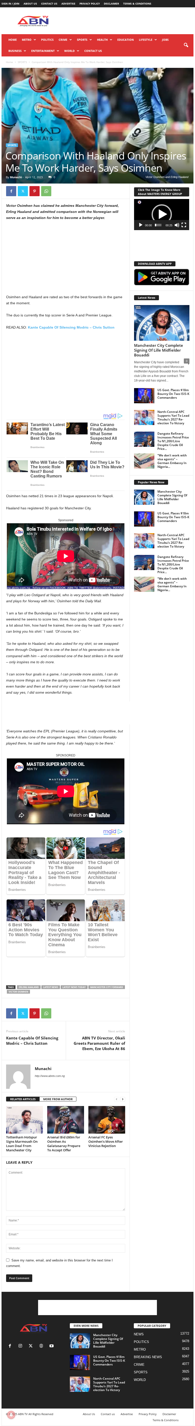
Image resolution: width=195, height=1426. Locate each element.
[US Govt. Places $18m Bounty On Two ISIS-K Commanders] (144, 395)
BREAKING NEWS (148, 1357)
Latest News (50, 987)
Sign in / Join (10, 3)
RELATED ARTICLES (23, 1099)
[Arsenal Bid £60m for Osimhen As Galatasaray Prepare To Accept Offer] (65, 1119)
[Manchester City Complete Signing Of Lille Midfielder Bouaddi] (161, 323)
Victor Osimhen (18, 991)
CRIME (63, 40)
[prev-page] (116, 1099)
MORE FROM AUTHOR (58, 1099)
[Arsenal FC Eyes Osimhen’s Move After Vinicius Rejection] (106, 1119)
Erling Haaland (29, 987)
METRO (26, 40)
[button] (185, 45)
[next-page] (122, 1099)
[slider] (158, 225)
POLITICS (47, 40)
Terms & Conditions (137, 3)
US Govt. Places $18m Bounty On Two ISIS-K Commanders (173, 394)
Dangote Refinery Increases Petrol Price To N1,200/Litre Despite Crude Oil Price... (173, 441)
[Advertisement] (129, 20)
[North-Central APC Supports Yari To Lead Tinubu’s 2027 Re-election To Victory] (144, 417)
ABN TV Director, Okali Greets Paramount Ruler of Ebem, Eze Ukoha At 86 (99, 1043)
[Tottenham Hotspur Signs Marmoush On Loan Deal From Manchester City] (24, 1119)
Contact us (49, 3)
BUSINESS (15, 51)
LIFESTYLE (145, 40)
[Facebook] (11, 191)
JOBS (165, 40)
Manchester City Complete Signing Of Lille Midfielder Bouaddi (158, 350)
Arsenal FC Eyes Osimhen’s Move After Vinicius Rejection (105, 1141)
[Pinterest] (34, 191)
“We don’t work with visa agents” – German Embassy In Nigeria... (172, 461)
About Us (30, 3)
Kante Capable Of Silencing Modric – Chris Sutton (71, 327)
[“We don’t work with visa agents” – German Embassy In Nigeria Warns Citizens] (144, 461)
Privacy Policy (89, 3)
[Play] (140, 225)
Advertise (68, 3)
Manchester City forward (106, 987)
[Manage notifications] (11, 1415)
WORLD (69, 51)
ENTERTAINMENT (43, 51)
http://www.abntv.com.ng (50, 1075)
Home (12, 40)
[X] (23, 191)
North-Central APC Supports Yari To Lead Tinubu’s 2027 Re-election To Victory (173, 417)
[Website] (42, 1346)
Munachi (16, 177)
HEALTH (102, 40)
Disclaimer (111, 3)
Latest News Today (74, 987)
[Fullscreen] (183, 225)
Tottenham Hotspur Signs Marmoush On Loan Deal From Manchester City (22, 1143)
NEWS (139, 1334)
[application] (161, 214)
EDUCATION (125, 40)
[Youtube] (52, 1346)
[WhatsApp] (46, 191)
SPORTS (82, 40)
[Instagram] (21, 1346)
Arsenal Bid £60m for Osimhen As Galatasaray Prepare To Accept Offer (63, 1143)
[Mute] (177, 225)
